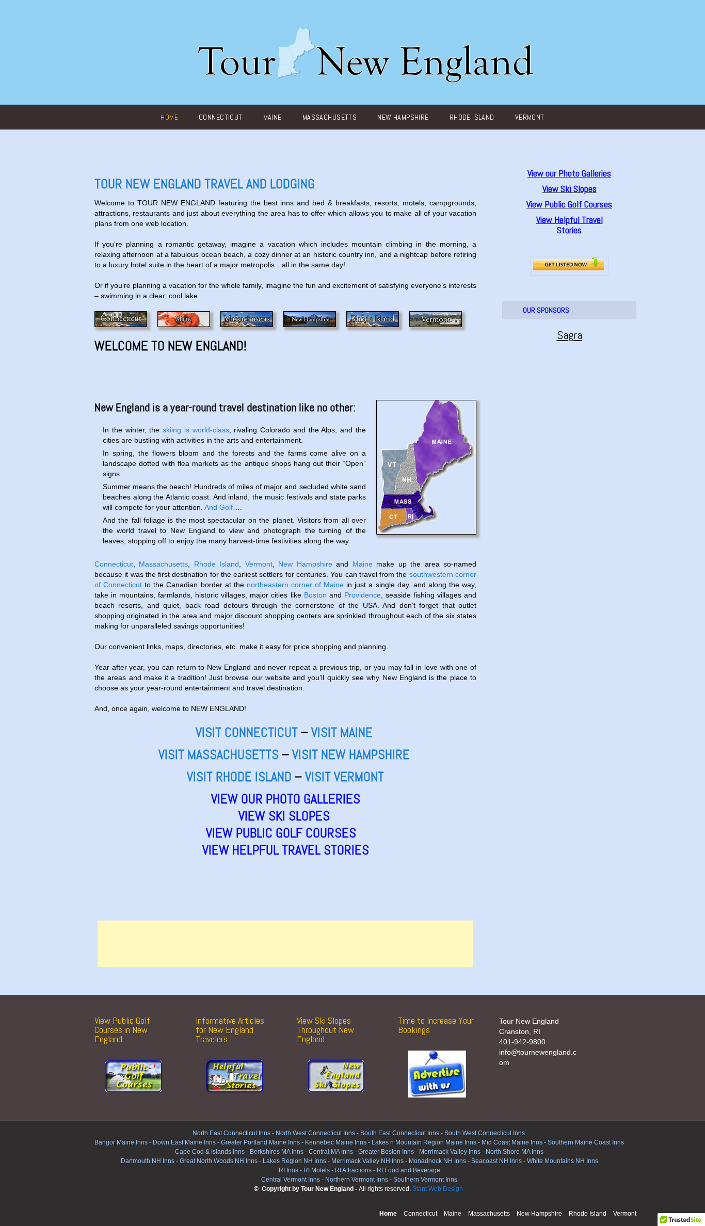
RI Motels (316, 1170)
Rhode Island (472, 117)
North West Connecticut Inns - (318, 1133)
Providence (362, 595)
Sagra (569, 335)
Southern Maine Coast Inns (586, 1142)
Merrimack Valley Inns (449, 1151)
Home (169, 117)
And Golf (218, 507)
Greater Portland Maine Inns (259, 1142)
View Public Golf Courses (285, 833)
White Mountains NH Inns (562, 1161)
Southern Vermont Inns (425, 1179)
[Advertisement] (285, 944)
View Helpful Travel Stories (285, 850)
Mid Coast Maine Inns (512, 1142)
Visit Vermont (344, 776)
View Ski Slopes (284, 816)
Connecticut (221, 117)
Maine (272, 117)
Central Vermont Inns (290, 1179)
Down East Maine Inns (184, 1142)
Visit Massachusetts (218, 754)
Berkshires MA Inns (276, 1151)
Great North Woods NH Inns (219, 1161)
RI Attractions (353, 1170)
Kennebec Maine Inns (335, 1142)
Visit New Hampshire (351, 754)
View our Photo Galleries (285, 799)
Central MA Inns (331, 1151)
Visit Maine (340, 732)
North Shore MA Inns (514, 1151)
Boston (315, 595)
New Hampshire (402, 117)
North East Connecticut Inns (231, 1133)
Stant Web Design (437, 1188)
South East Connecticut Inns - (402, 1133)
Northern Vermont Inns (356, 1179)
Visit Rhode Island (239, 776)
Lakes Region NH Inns (294, 1161)
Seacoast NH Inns (496, 1161)
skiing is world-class (196, 430)
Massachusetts (329, 117)
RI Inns (288, 1170)
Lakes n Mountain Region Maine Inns (424, 1142)
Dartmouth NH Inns (147, 1161)
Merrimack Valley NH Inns (367, 1161)
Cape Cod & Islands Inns (210, 1151)
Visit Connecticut (247, 732)
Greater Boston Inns (386, 1151)
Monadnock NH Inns (436, 1161)
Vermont (529, 117)
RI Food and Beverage (408, 1170)
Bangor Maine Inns (121, 1142)
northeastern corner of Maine (295, 584)
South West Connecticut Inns (484, 1133)
